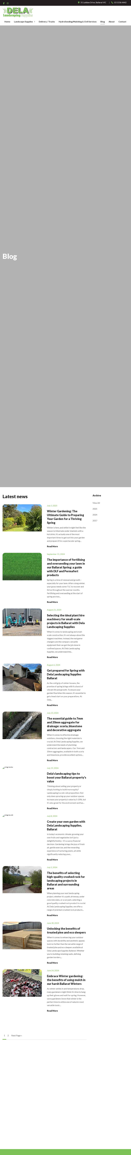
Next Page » (16, 1035)
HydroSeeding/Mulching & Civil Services (78, 21)
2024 (95, 514)
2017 (95, 520)
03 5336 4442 (120, 2)
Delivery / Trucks (47, 21)
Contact (122, 21)
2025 (95, 509)
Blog (102, 21)
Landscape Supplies (23, 21)
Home (7, 21)
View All (96, 503)
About (112, 21)
